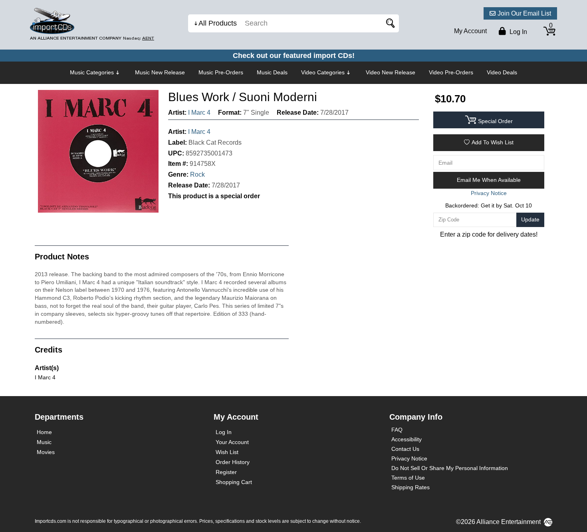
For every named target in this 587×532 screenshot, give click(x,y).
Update (530, 219)
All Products (217, 23)
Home (44, 432)
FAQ (397, 429)
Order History (233, 462)
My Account (470, 31)
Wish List (227, 452)
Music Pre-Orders (220, 72)
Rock (197, 174)
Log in (517, 31)
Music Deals (272, 72)
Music (44, 442)
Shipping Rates (410, 487)
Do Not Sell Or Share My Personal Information (449, 468)
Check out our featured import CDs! (294, 56)
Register (226, 472)
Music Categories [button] (92, 72)
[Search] (389, 23)
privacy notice (489, 193)
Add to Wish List (493, 142)
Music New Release (160, 72)
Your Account (232, 442)
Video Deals (502, 72)
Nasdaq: (138, 38)
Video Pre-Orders (451, 72)
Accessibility (406, 439)
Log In (224, 432)
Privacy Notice (409, 458)
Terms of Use (408, 477)
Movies (46, 452)
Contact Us (405, 449)
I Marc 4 (199, 112)
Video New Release (390, 72)
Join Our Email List (524, 13)
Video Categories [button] (323, 72)
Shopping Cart (234, 482)
